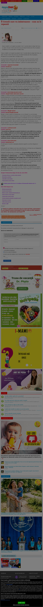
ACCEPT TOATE (21, 602)
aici (19, 589)
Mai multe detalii (9, 584)
